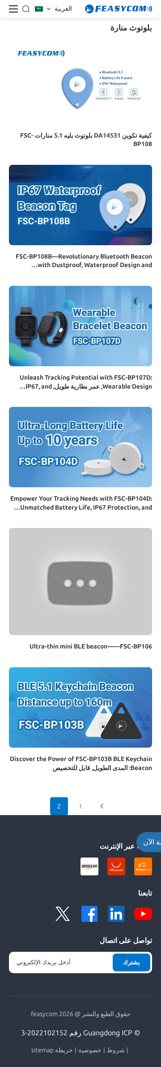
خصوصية (90, 1050)
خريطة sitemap (52, 1050)
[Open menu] (13, 9)
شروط (116, 1050)
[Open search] (26, 9)
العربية (63, 9)
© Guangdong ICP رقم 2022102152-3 (80, 1033)
